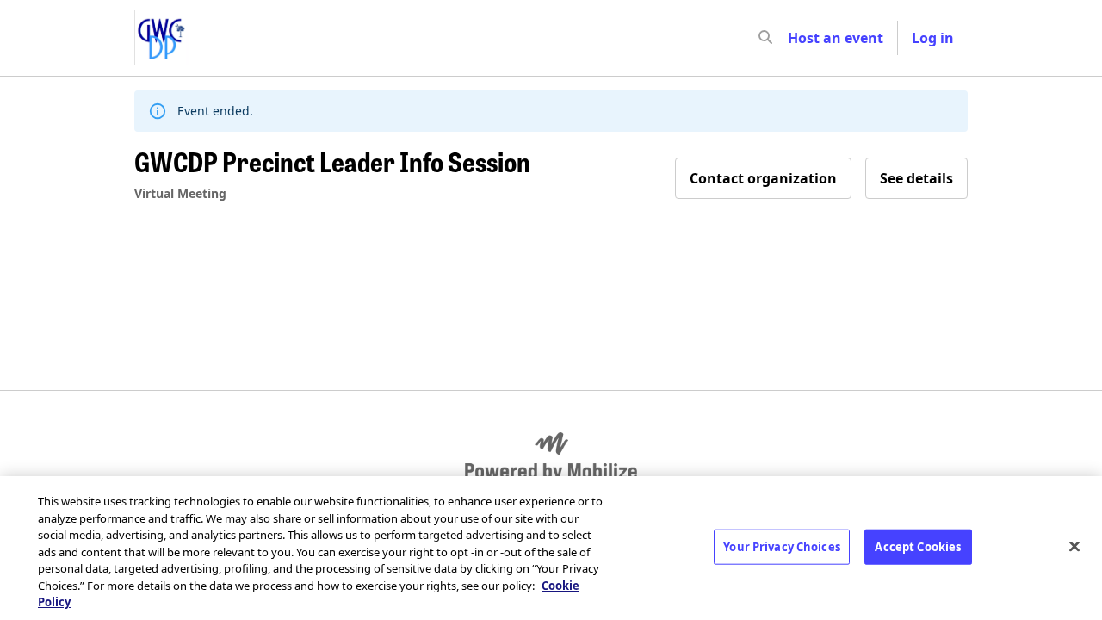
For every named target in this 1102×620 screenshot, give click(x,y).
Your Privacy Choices (781, 546)
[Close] (1074, 546)
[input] (796, 38)
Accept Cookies (918, 546)
